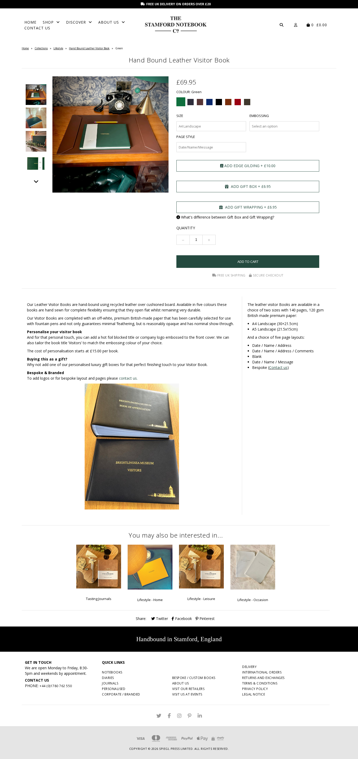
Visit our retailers (188, 689)
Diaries (108, 678)
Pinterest (206, 618)
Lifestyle (58, 48)
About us (180, 683)
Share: (141, 618)
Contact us (278, 367)
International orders (261, 672)
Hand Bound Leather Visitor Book (89, 48)
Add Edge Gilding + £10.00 (249, 165)
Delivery (249, 667)
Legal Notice (253, 694)
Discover (76, 22)
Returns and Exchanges (263, 678)
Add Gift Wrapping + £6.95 (250, 207)
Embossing (259, 115)
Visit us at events (187, 694)
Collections (41, 48)
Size (179, 115)
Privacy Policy (255, 689)
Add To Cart (247, 261)
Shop (48, 22)
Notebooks (112, 672)
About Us (108, 22)
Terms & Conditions (259, 683)
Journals (110, 683)
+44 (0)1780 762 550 (56, 686)
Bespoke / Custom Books (193, 678)
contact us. (128, 378)
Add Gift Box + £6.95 (250, 186)
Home (30, 22)
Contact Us (37, 27)
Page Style (185, 136)
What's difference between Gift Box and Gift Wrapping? (227, 217)
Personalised (113, 689)
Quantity (185, 227)
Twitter (161, 618)
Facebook (183, 618)
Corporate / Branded (121, 694)
